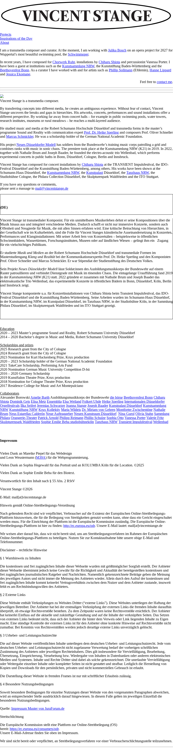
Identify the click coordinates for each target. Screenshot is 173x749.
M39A (41, 457)
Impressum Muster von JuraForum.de (37, 708)
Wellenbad (160, 422)
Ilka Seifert (28, 405)
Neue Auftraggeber (59, 414)
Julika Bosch (117, 50)
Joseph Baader (97, 405)
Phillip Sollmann (120, 70)
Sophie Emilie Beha (55, 422)
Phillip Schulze (95, 418)
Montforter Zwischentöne (134, 410)
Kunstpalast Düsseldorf (125, 405)
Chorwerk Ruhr (63, 62)
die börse (116, 397)
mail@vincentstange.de (51, 188)
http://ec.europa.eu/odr (79, 526)
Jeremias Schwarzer (51, 405)
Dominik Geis (20, 401)
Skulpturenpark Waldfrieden (20, 422)
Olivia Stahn (144, 414)
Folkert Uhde (91, 401)
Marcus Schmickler (19, 136)
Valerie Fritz (155, 418)
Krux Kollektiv (49, 410)
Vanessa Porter (135, 418)
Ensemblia (54, 401)
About (4, 42)
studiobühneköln (82, 422)
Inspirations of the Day (16, 38)
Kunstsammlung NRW (78, 66)
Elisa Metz (38, 401)
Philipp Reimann (71, 418)
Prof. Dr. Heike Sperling (101, 132)
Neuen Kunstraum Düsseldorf (95, 414)
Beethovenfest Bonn (14, 70)
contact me (164, 82)
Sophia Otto (115, 418)
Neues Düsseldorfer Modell (36, 145)
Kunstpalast (94, 172)
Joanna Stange (76, 405)
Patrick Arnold (48, 418)
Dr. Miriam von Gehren (98, 410)
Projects (5, 34)
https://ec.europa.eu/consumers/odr (34, 729)
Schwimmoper (78, 54)
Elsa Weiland (72, 401)
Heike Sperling (112, 401)
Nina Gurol (126, 414)
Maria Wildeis (71, 410)
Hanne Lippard (160, 70)
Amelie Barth (40, 397)
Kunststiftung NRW (23, 410)
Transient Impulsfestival (135, 422)
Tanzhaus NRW (137, 172)
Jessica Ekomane (18, 74)
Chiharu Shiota (109, 62)
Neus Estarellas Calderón (27, 414)
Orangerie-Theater (24, 418)
